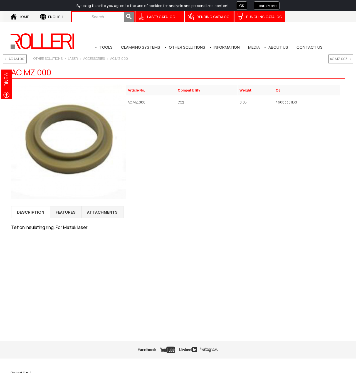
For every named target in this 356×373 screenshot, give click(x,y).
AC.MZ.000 (119, 58)
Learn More (266, 5)
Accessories (94, 58)
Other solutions (48, 58)
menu (6, 79)
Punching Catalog (264, 16)
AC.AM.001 (17, 58)
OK (241, 5)
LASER (73, 58)
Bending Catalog (213, 16)
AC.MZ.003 (338, 58)
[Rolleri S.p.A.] (42, 41)
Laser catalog (161, 16)
